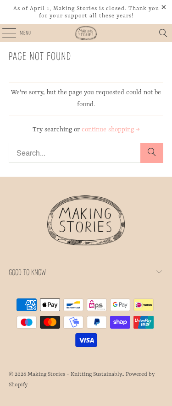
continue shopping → (111, 129)
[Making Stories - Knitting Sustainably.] (86, 33)
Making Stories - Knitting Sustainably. (75, 374)
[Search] (163, 33)
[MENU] (4, 33)
